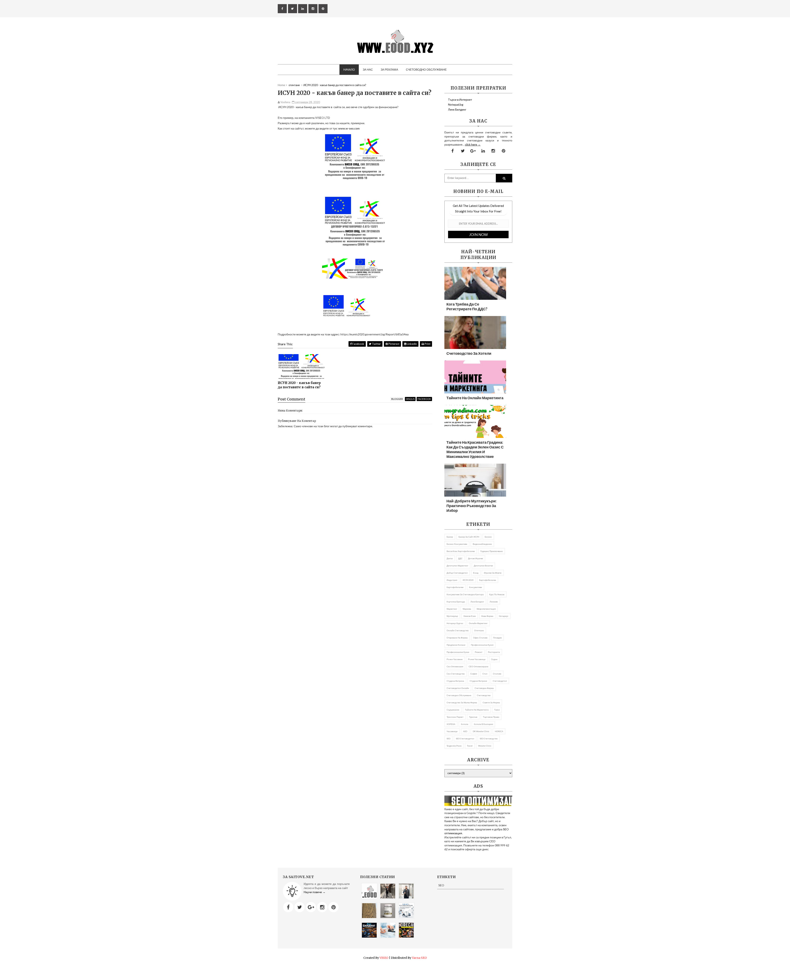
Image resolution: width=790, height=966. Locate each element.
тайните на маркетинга (477, 709)
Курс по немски (496, 594)
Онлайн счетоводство (458, 630)
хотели (464, 724)
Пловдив (497, 637)
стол (484, 673)
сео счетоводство (456, 673)
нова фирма (487, 616)
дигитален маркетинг (457, 565)
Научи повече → (314, 892)
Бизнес (488, 537)
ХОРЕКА (451, 724)
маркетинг (452, 609)
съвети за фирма (491, 702)
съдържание (453, 709)
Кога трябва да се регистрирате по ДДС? (466, 306)
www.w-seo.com (349, 128)
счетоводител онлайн (458, 688)
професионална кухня (482, 645)
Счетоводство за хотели (468, 353)
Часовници (452, 731)
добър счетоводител (457, 573)
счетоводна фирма (484, 688)
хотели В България (483, 724)
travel (470, 745)
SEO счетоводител (465, 738)
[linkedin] (302, 8)
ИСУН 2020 (468, 580)
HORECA (499, 731)
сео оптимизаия (455, 666)
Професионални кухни (458, 652)
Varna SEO (419, 958)
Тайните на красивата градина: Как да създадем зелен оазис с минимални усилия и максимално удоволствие (475, 449)
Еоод (475, 573)
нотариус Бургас (455, 623)
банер (450, 537)
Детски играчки (475, 558)
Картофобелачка (487, 580)
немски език (470, 616)
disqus (410, 398)
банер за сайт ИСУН (469, 537)
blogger (397, 398)
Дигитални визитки (483, 565)
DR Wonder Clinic (481, 731)
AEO (465, 731)
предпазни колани (456, 645)
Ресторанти (494, 652)
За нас (368, 69)
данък (450, 558)
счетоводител (500, 681)
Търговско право (491, 717)
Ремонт (478, 652)
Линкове (494, 601)
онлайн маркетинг (478, 623)
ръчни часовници (477, 659)
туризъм (473, 717)
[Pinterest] (333, 907)
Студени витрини (478, 681)
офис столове (480, 637)
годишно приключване (491, 551)
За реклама (389, 69)
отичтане (479, 630)
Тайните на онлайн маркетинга (474, 398)
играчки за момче (493, 573)
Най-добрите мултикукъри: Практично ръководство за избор (471, 506)
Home (281, 85)
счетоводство (484, 695)
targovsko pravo (454, 745)
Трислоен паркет (455, 717)
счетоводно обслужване (459, 695)
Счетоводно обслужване (426, 69)
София (473, 673)
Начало (349, 69)
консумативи (475, 587)
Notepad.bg (455, 104)
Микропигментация (486, 609)
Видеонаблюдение (482, 544)
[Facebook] (288, 907)
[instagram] (312, 8)
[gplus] (472, 150)
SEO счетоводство (489, 738)
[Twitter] (299, 907)
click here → (473, 144)
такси (497, 709)
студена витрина (455, 681)
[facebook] (282, 8)
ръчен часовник (454, 659)
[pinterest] (323, 8)
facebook (424, 398)
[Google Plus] (311, 907)
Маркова (467, 609)
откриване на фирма (457, 637)
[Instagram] (322, 907)
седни (494, 659)
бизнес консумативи (457, 544)
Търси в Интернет (460, 99)
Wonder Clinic (484, 745)
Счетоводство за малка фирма (462, 702)
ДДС (460, 558)
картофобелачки (455, 587)
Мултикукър (452, 616)
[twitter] (292, 8)
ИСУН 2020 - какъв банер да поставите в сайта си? (299, 385)
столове (497, 673)
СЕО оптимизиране (478, 666)
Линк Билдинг (457, 109)
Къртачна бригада (456, 601)
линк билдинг (477, 601)
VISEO (384, 958)
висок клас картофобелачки (461, 551)
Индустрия (452, 580)
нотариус (503, 616)
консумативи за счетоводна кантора (465, 594)
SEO (448, 738)
